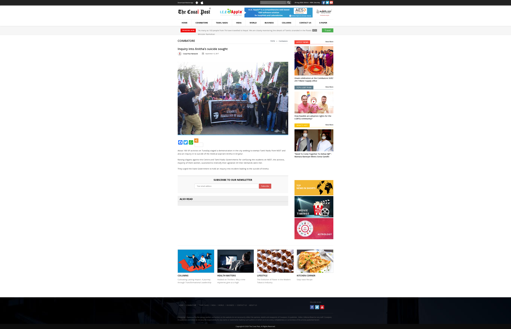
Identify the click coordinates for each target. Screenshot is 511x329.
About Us (253, 305)
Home (184, 22)
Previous (183, 97)
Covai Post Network (190, 54)
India (239, 22)
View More (329, 41)
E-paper (323, 22)
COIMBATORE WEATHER (313, 170)
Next (283, 97)
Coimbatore (201, 22)
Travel (328, 30)
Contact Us (305, 22)
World (253, 22)
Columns (286, 22)
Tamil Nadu (222, 22)
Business (269, 22)
